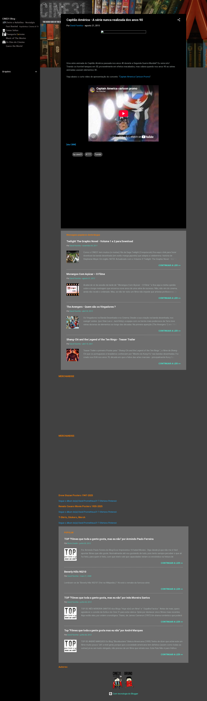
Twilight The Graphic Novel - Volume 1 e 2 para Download (99, 241)
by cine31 (77, 154)
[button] (179, 20)
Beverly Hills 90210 (75, 571)
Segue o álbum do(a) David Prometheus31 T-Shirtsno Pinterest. (88, 501)
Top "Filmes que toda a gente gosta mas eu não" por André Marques (103, 630)
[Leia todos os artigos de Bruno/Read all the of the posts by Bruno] (129, 688)
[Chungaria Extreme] (21, 35)
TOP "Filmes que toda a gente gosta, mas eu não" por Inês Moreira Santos (107, 597)
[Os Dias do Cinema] (21, 43)
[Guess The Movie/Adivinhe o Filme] (21, 47)
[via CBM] (71, 144)
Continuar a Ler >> (170, 265)
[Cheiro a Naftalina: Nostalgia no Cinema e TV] (21, 23)
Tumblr (98, 154)
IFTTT (88, 154)
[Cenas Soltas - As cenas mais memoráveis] (21, 31)
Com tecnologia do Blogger (125, 693)
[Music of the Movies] (21, 39)
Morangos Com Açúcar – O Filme (85, 274)
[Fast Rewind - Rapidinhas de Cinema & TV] (21, 27)
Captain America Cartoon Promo (135, 76)
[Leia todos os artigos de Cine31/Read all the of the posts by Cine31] (117, 688)
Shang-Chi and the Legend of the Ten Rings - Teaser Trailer (100, 339)
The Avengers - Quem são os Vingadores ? (91, 306)
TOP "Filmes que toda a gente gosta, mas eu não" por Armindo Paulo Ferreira (108, 538)
